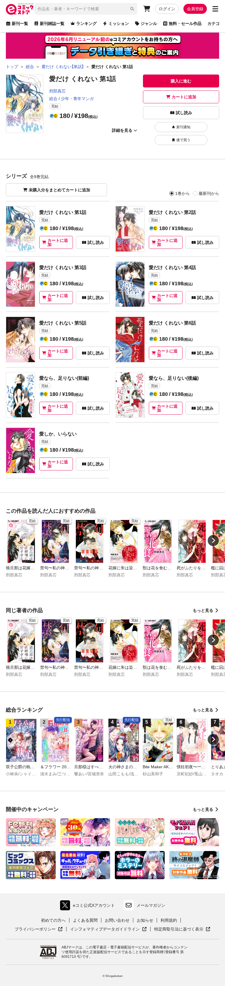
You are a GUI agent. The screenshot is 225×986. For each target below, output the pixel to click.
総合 (53, 98)
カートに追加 (184, 96)
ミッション (118, 23)
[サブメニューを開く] (215, 9)
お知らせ (145, 920)
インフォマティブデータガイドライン (105, 929)
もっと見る (203, 610)
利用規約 (169, 920)
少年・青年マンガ (77, 98)
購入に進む (181, 81)
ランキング (86, 23)
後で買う (183, 140)
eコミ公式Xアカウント (89, 906)
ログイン (167, 8)
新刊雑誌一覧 (52, 23)
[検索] (132, 9)
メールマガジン (151, 905)
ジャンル (149, 23)
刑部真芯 (57, 91)
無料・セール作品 (185, 23)
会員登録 (195, 8)
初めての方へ (53, 920)
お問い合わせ (117, 920)
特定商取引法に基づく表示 (182, 929)
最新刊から (209, 193)
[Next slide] (213, 540)
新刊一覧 (20, 23)
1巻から (182, 193)
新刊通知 (183, 127)
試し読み (184, 112)
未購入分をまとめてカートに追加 (59, 190)
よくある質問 (85, 920)
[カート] (147, 9)
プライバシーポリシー (39, 929)
